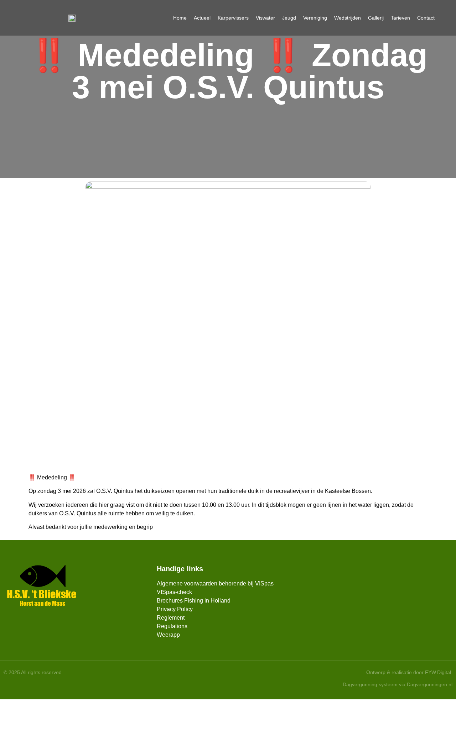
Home (180, 18)
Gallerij (376, 18)
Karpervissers (233, 18)
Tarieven (400, 18)
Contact (426, 18)
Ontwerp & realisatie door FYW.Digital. (409, 672)
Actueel (202, 18)
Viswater (265, 18)
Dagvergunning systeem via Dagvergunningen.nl (397, 684)
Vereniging (315, 18)
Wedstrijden (347, 18)
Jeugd (289, 18)
